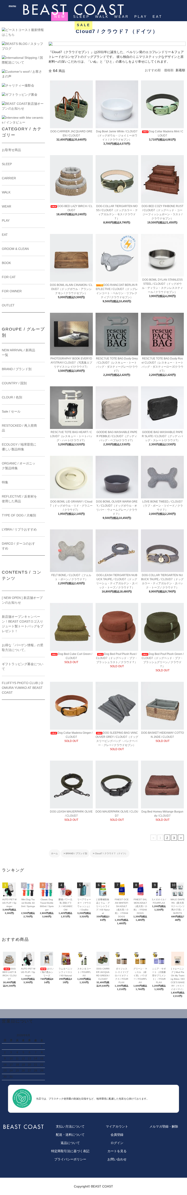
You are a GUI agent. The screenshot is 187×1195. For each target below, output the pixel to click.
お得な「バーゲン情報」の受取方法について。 (22, 647)
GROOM (61, 25)
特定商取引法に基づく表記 (70, 1151)
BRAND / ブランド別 (76, 853)
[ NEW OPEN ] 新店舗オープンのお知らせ (22, 600)
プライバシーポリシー (70, 1159)
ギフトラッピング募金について (22, 666)
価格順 (169, 70)
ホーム (54, 853)
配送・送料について (70, 1134)
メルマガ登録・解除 (163, 1126)
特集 (115, 25)
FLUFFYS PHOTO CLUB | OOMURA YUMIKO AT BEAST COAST (22, 687)
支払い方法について (70, 1126)
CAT (101, 25)
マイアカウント (117, 1126)
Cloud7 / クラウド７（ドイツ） (111, 853)
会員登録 (117, 1134)
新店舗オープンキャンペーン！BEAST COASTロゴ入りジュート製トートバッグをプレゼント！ (22, 624)
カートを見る (117, 1151)
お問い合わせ (117, 1159)
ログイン (117, 1143)
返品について (70, 1143)
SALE (84, 25)
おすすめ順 (153, 70)
